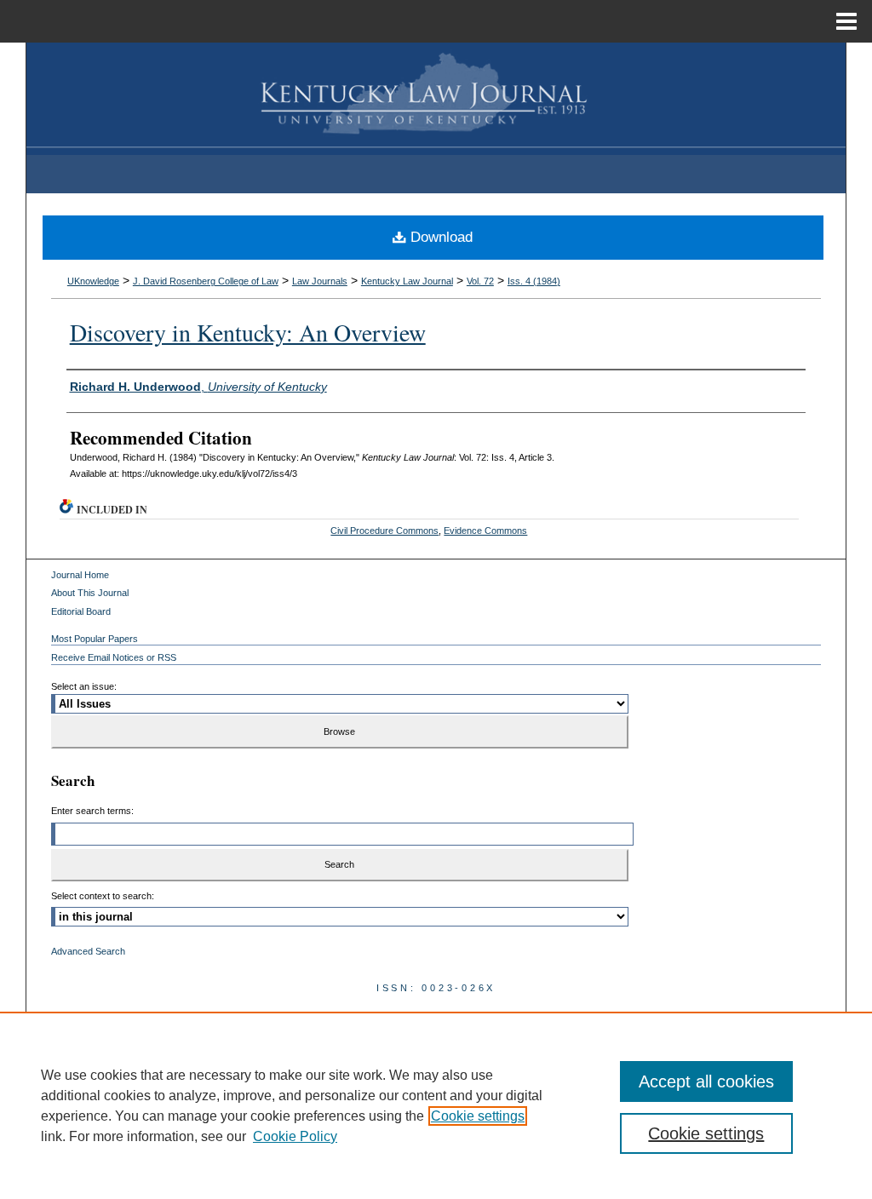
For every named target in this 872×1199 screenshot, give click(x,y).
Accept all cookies (706, 1081)
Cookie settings (478, 1116)
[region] (436, 1105)
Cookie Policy (295, 1136)
